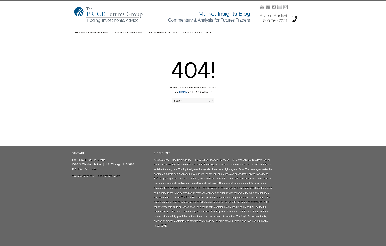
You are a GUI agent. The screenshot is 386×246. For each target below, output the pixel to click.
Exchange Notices (163, 32)
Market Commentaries (91, 32)
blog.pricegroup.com (109, 176)
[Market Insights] (196, 21)
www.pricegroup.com (83, 176)
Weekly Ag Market (129, 32)
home (183, 91)
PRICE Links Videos (197, 32)
